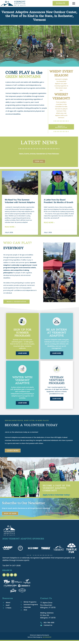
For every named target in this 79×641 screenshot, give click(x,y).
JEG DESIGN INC (47, 637)
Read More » (10, 227)
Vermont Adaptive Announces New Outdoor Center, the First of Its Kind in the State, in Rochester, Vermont (39, 16)
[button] (73, 3)
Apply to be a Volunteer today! (56, 495)
